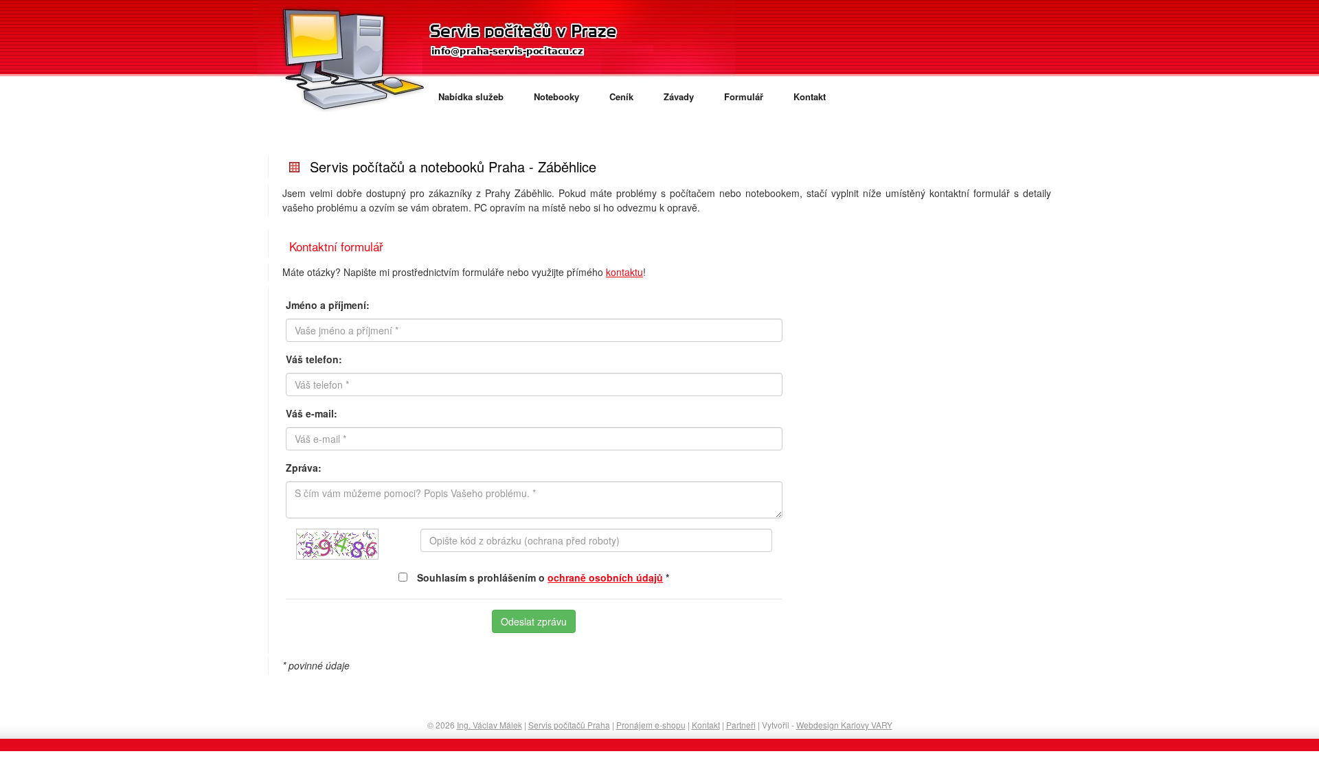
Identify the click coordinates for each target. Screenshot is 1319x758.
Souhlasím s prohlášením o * (543, 577)
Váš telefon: (314, 359)
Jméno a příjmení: (328, 305)
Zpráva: (304, 467)
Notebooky (556, 96)
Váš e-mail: (311, 413)
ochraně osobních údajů (605, 577)
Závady (679, 96)
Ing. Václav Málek (489, 725)
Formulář (743, 96)
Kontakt (809, 96)
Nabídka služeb (471, 96)
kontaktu (624, 272)
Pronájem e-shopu (651, 725)
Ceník (621, 96)
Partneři (741, 725)
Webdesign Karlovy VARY (844, 725)
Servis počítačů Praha (569, 725)
